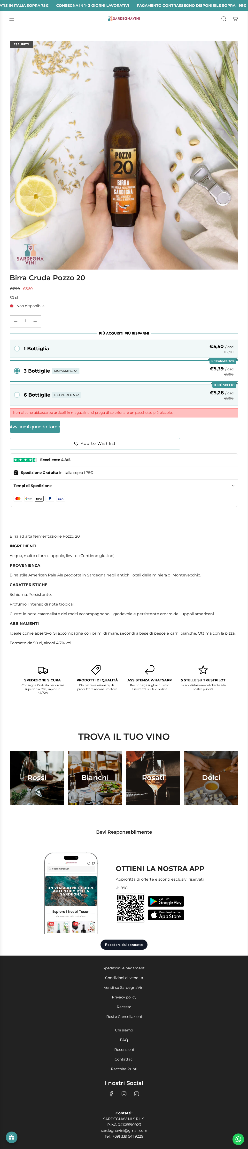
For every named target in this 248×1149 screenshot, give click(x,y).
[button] (124, 348)
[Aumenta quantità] (35, 321)
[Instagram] (124, 1094)
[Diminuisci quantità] (16, 321)
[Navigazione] (11, 18)
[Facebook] (111, 1094)
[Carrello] (235, 18)
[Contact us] (238, 1139)
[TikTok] (136, 1094)
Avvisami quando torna (35, 427)
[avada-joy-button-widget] (11, 1137)
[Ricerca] (224, 18)
